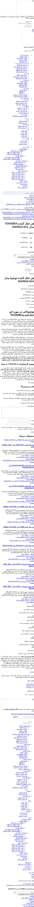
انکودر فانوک (23, 81)
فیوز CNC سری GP (18, 174)
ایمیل (32, 424)
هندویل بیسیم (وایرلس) (20, 96)
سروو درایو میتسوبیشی (20, 66)
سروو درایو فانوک (22, 65)
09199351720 (30, 686)
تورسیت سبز (23, 142)
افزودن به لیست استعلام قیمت (25, 257)
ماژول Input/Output (21, 166)
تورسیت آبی (23, 141)
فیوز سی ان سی (22, 171)
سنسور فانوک (23, 121)
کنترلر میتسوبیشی (21, 58)
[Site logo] (25, 15)
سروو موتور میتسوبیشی (20, 76)
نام (32, 420)
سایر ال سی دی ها (21, 111)
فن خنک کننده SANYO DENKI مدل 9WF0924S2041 (19, 219)
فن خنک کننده (27, 209)
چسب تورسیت (22, 144)
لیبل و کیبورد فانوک (21, 101)
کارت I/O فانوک (19, 167)
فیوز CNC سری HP (18, 179)
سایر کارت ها (20, 169)
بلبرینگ (25, 186)
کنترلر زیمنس (23, 60)
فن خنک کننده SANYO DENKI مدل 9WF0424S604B (18, 214)
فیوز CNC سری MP (18, 172)
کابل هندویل (23, 134)
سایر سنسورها (23, 123)
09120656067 (30, 684)
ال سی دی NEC (22, 109)
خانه (32, 209)
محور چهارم (23, 184)
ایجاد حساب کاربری (28, 883)
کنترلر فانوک (23, 56)
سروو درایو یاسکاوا (21, 70)
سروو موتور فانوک (21, 75)
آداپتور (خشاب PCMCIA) (20, 116)
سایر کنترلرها (23, 62)
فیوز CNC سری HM (18, 177)
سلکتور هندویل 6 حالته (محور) (11, 159)
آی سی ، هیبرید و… (21, 182)
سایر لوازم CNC (22, 187)
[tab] (15, 269)
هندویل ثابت (23, 90)
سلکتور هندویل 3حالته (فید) (12, 157)
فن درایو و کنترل (22, 126)
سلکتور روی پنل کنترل (17, 150)
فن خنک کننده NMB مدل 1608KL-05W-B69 (18, 527)
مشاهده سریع (30, 459)
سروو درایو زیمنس (21, 68)
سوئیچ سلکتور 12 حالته (13, 152)
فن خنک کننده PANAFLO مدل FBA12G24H (18, 546)
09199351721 (30, 687)
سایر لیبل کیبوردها (22, 104)
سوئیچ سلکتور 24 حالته (13, 154)
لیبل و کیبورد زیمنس (21, 103)
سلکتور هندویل (19, 155)
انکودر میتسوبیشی (21, 83)
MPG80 (21, 91)
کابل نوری (24, 132)
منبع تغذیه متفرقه (18, 164)
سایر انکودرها (23, 86)
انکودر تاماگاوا (23, 85)
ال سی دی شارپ (22, 108)
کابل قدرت (24, 136)
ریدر (26, 118)
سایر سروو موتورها (21, 78)
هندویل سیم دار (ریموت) (20, 94)
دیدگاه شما (30, 406)
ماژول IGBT (23, 181)
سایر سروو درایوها (21, 71)
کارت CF (24, 114)
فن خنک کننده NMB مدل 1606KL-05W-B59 (18, 507)
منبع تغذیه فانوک (19, 162)
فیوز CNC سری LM (18, 176)
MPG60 (21, 93)
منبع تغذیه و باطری (21, 160)
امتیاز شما (30, 403)
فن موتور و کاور (22, 127)
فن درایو (20, 209)
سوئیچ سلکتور (23, 149)
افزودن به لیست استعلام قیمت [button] (25, 457)
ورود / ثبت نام (27, 869)
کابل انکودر (24, 131)
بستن (32, 265)
